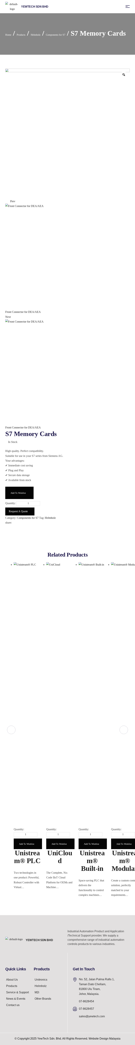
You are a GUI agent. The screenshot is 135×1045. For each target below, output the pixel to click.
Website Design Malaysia (104, 1038)
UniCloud (59, 857)
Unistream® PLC (27, 857)
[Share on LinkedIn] (22, 522)
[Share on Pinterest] (19, 522)
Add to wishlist (18, 493)
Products (21, 35)
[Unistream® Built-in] (92, 694)
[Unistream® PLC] (27, 694)
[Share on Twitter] (16, 522)
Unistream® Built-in (92, 860)
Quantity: (10, 503)
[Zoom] (124, 74)
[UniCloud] (59, 694)
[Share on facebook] (13, 522)
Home (8, 35)
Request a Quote (18, 511)
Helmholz (35, 35)
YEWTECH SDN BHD (39, 940)
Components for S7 (55, 35)
